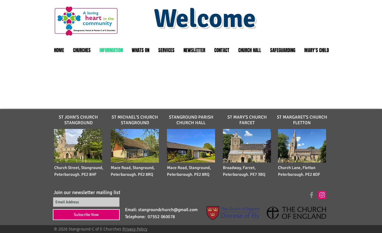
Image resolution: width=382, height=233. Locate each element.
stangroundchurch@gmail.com (168, 210)
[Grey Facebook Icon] (311, 195)
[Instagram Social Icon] (322, 195)
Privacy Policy (134, 229)
